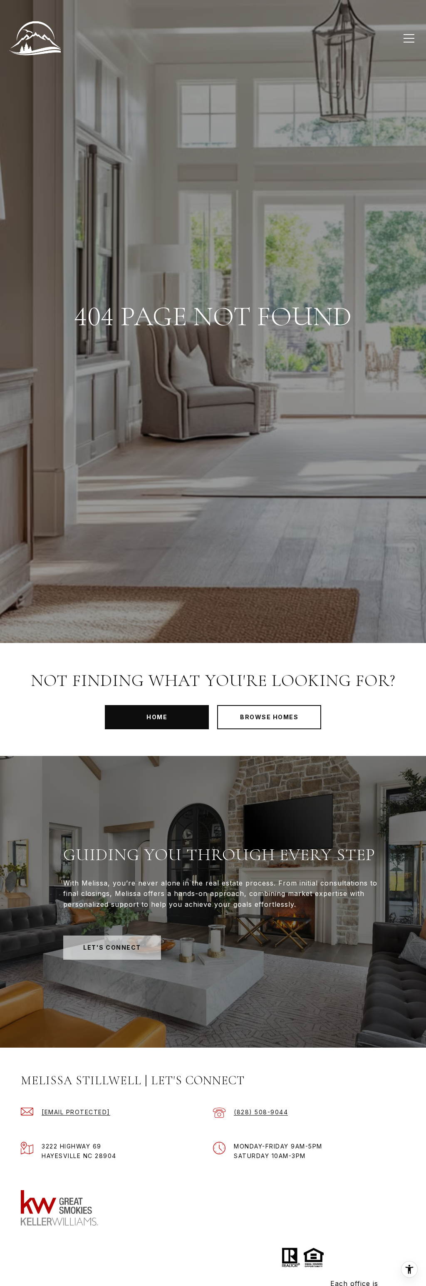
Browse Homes (269, 717)
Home (156, 717)
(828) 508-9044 (261, 1112)
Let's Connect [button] (112, 947)
